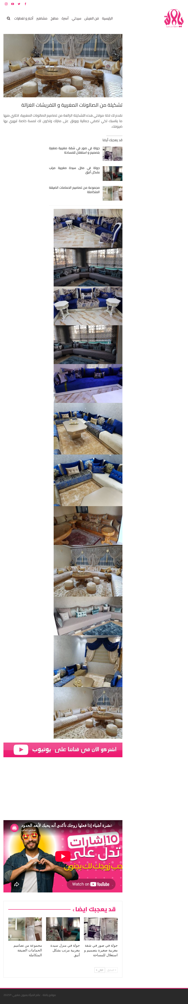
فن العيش (91, 18)
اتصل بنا (155, 4)
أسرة (65, 18)
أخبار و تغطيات (23, 18)
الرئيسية (107, 18)
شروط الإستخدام (140, 4)
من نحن (181, 4)
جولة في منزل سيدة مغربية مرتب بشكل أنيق (74, 170)
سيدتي (76, 18)
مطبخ (54, 18)
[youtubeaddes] (62, 749)
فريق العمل (168, 4)
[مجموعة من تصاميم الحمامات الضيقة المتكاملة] (113, 193)
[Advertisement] (150, 103)
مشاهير (41, 18)
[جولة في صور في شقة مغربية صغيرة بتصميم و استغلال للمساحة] (113, 153)
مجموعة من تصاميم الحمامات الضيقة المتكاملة (74, 190)
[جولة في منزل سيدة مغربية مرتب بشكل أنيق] (113, 173)
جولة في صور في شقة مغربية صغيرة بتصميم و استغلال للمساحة (74, 150)
